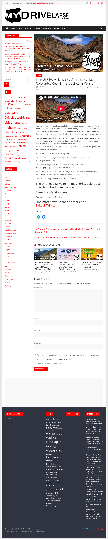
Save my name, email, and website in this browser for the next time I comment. (68, 355)
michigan (17, 136)
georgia (24, 123)
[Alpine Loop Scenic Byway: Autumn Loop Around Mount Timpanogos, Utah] (45, 249)
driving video (83, 87)
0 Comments (59, 87)
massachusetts (9, 136)
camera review (20, 105)
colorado (9, 108)
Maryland (8, 214)
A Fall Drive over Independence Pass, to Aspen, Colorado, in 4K (94, 421)
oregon (23, 145)
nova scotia (9, 146)
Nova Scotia (9, 243)
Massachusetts (10, 217)
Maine (7, 210)
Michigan (8, 220)
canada (28, 104)
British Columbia (11, 187)
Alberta (7, 181)
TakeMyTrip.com (47, 205)
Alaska (7, 177)
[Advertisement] (54, 392)
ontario (15, 146)
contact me (17, 108)
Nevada (7, 227)
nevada (8, 139)
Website (37, 343)
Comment (38, 288)
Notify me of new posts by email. (49, 364)
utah (7, 154)
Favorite (7, 197)
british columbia (18, 101)
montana (26, 135)
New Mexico (9, 237)
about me (7, 98)
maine (19, 132)
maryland (25, 132)
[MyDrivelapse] (7, 28)
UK (28, 151)
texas (24, 150)
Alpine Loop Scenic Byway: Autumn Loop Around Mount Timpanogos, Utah (44, 265)
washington (10, 157)
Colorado (8, 194)
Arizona (7, 184)
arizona (8, 101)
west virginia (21, 158)
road (37, 89)
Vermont (8, 269)
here (61, 197)
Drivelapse (76, 87)
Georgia (7, 204)
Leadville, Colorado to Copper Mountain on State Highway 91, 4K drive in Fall (17, 48)
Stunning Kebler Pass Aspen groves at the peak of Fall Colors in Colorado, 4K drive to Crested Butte (18, 69)
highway (95, 87)
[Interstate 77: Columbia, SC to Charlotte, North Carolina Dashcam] (68, 249)
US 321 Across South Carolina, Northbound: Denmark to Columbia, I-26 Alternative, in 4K (17, 56)
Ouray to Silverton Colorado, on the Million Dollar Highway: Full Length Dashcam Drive (68, 230)
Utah (6, 266)
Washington (9, 276)
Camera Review (59, 28)
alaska (13, 97)
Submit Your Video (43, 28)
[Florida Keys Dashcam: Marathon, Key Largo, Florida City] (92, 249)
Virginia (7, 273)
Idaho (7, 207)
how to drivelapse (22, 128)
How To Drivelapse (25, 28)
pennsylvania (9, 151)
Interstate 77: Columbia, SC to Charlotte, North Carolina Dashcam (67, 265)
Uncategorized (10, 263)
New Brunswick (10, 230)
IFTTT (13, 132)
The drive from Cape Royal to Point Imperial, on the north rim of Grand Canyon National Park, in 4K (94, 481)
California (10, 104)
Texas (7, 256)
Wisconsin (8, 282)
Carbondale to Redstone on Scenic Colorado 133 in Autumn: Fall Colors (69, 237)
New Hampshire (10, 233)
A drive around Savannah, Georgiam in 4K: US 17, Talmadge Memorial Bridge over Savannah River (94, 514)
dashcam (69, 87)
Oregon (7, 250)
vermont (13, 155)
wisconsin (9, 162)
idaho (7, 132)
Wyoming (8, 286)
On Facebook (73, 414)
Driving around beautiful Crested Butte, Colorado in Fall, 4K (94, 449)
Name (37, 318)
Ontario (7, 246)
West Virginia (9, 279)
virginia (19, 155)
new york (27, 143)
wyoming (16, 162)
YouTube (25, 161)
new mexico (18, 142)
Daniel (51, 87)
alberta (21, 97)
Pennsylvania (9, 253)
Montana (8, 223)
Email (37, 331)
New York (8, 240)
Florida (39, 75)
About (13, 28)
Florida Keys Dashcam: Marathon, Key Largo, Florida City (92, 264)
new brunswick (18, 139)
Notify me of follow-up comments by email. (54, 359)
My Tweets (8, 418)
